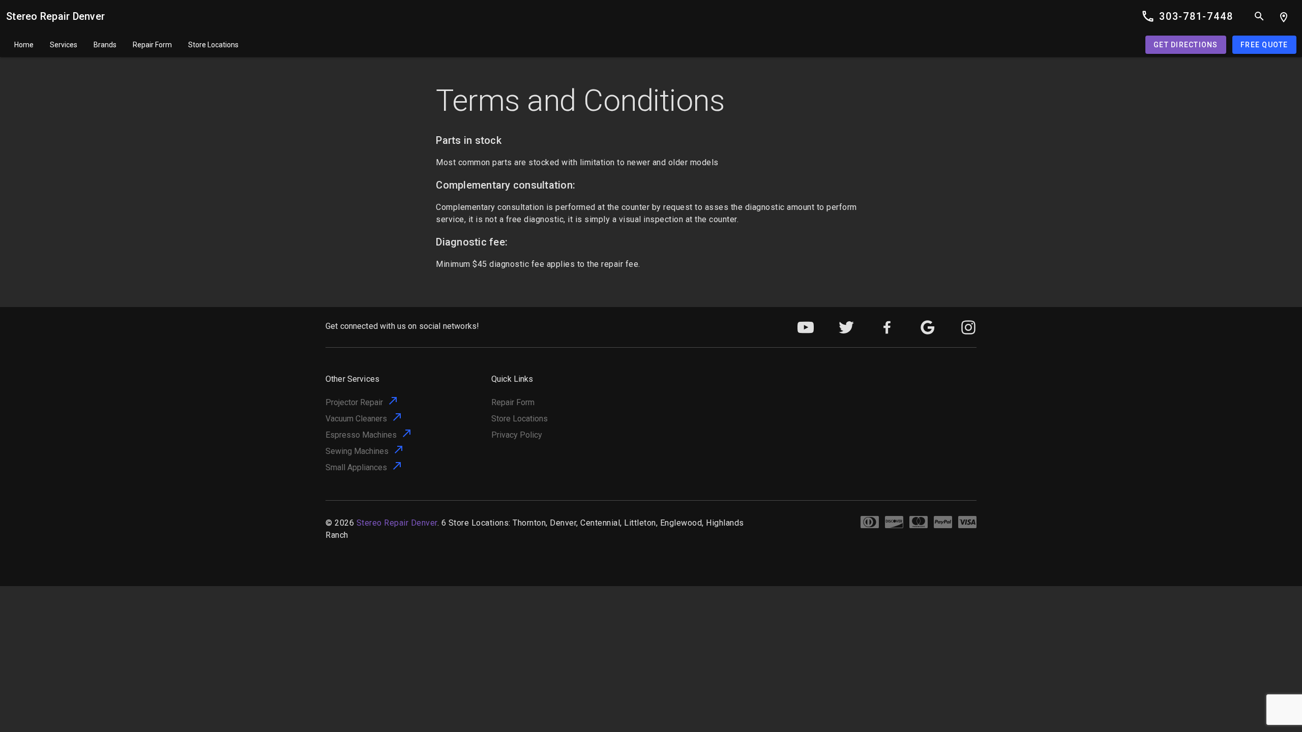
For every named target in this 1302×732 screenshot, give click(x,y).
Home (24, 45)
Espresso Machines (361, 435)
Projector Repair (354, 402)
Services (63, 45)
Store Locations (213, 45)
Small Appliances (356, 467)
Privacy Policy (516, 435)
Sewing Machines (357, 451)
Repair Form (152, 45)
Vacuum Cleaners (356, 418)
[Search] (1259, 16)
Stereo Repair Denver (55, 16)
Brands (105, 45)
